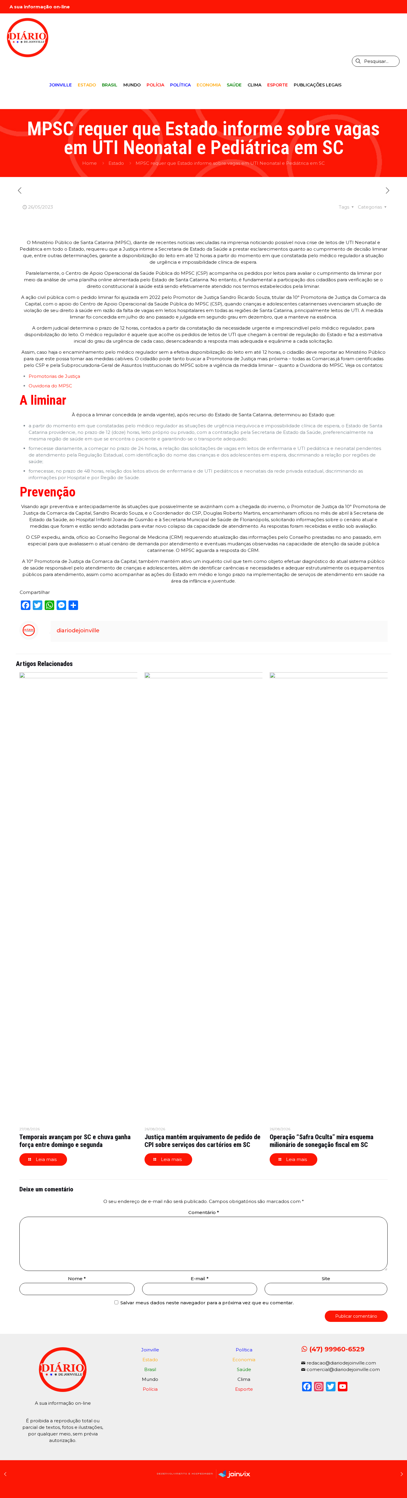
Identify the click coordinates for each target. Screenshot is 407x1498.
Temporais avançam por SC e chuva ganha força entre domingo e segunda (75, 1140)
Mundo (150, 1379)
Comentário (203, 1212)
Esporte (244, 1389)
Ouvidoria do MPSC (51, 386)
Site (326, 1278)
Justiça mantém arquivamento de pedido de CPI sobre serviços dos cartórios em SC (202, 1140)
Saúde (244, 1369)
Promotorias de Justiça (55, 376)
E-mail (200, 1278)
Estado (116, 163)
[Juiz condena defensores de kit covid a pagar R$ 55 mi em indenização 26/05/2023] (402, 1474)
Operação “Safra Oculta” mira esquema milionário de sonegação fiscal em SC (321, 1140)
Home (89, 163)
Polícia (150, 1389)
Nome (77, 1278)
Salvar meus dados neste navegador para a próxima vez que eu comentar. (207, 1302)
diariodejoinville (78, 630)
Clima (243, 1379)
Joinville (150, 1350)
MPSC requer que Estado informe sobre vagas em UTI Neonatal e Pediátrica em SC (230, 163)
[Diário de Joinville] (27, 37)
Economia (243, 1359)
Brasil (150, 1369)
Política (244, 1350)
